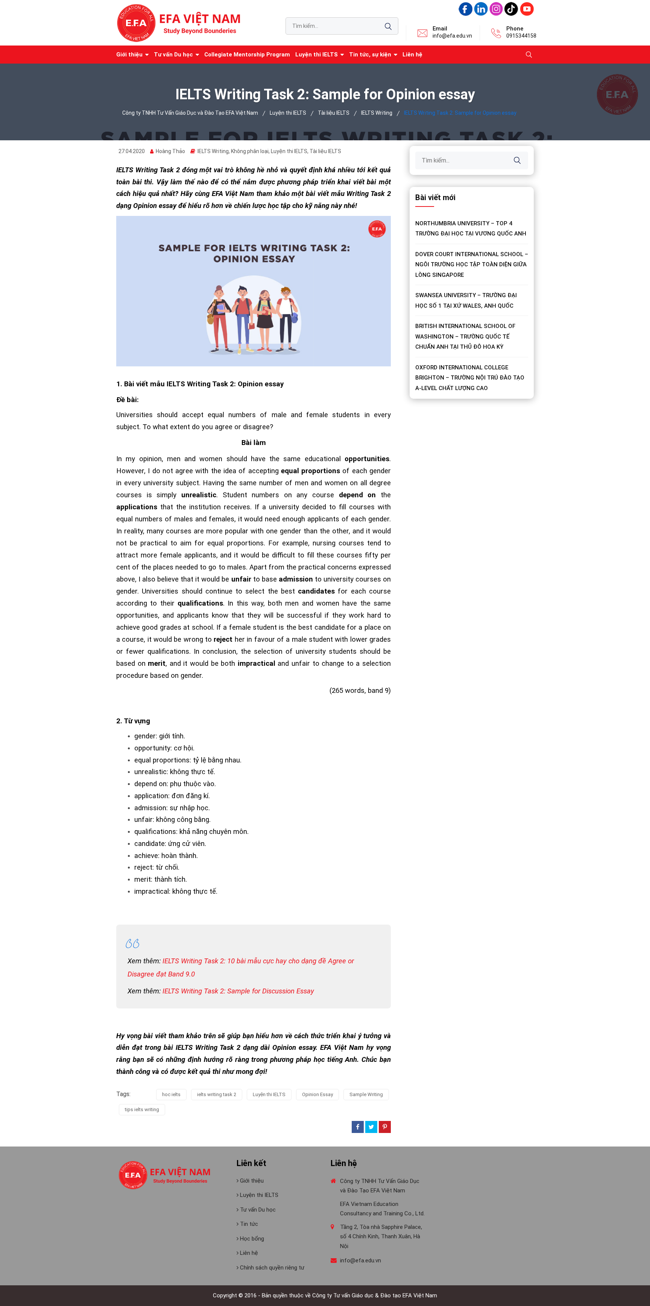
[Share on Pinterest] (385, 1127)
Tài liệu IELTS (325, 151)
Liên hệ (412, 54)
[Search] (388, 26)
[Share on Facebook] (358, 1127)
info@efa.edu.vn (452, 36)
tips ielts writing (142, 1109)
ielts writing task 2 (216, 1094)
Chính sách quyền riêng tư (271, 1267)
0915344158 (521, 36)
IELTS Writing (213, 151)
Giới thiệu (251, 1180)
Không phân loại (250, 151)
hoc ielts (171, 1094)
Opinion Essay (317, 1094)
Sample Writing (366, 1094)
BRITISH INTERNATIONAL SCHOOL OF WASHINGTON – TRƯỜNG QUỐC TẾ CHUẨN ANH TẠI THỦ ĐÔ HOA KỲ (465, 336)
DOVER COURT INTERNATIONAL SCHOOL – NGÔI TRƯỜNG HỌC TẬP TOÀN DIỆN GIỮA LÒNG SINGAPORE (471, 264)
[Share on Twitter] (371, 1127)
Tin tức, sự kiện (370, 54)
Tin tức (248, 1224)
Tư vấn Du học (173, 54)
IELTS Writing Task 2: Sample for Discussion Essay (238, 991)
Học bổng (251, 1238)
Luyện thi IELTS (269, 1094)
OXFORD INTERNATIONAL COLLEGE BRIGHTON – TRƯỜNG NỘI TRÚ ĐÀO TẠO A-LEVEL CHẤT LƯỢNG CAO (469, 378)
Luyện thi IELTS (316, 54)
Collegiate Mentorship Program (247, 54)
